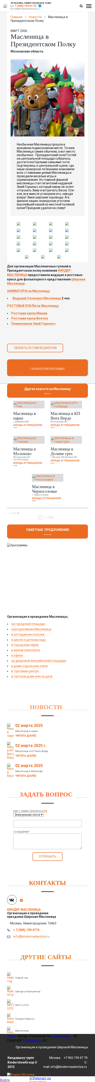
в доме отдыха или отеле (29, 666)
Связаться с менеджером (35, 348)
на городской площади (28, 624)
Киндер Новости (24, 1018)
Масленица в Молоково (24, 451)
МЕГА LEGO (22, 1005)
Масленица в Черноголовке (44, 489)
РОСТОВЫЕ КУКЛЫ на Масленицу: (33, 306)
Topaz (12, 1036)
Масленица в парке (24, 415)
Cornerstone (61, 1036)
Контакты (47, 882)
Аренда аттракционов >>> (27, 426)
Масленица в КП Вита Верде (65, 415)
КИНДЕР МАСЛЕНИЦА (24, 909)
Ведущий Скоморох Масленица (37, 298)
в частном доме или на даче (32, 676)
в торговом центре (25, 671)
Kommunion (32, 1040)
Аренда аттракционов (27, 991)
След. (50, 517)
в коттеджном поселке (28, 634)
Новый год (21, 977)
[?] (45, 811)
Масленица (21, 1030)
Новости (35, 17)
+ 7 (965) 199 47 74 (24, 5)
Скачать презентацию (47, 369)
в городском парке (25, 645)
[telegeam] (39, 5)
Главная (16, 17)
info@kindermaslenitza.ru (26, 8)
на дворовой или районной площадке (39, 660)
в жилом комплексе (26, 650)
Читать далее (25, 735)
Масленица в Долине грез (62, 451)
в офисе (17, 655)
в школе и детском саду (28, 640)
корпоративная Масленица (31, 629)
